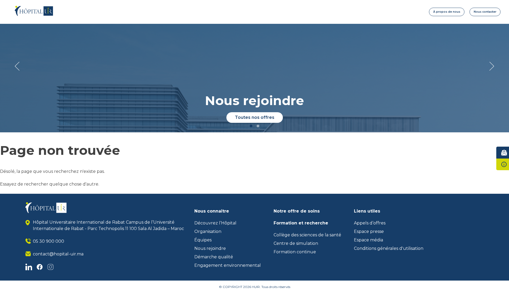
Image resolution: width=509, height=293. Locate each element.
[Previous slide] (17, 66)
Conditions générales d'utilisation (388, 248)
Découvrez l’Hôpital (215, 223)
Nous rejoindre (210, 248)
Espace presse (369, 231)
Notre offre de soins (297, 211)
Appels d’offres (369, 223)
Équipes (203, 239)
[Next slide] (491, 66)
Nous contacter (485, 11)
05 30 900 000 (48, 241)
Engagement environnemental (227, 265)
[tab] (251, 126)
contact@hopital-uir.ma (58, 253)
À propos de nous (446, 11)
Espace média (368, 239)
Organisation (207, 231)
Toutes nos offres (254, 117)
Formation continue (295, 251)
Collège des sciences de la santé (307, 234)
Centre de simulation (296, 243)
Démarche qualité (213, 256)
